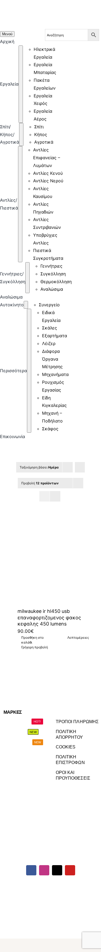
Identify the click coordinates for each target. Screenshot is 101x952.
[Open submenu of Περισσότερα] (29, 371)
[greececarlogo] (49, 886)
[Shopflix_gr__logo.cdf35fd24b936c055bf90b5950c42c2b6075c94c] (83, 886)
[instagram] (44, 870)
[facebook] (31, 870)
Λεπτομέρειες (78, 637)
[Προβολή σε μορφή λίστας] (55, 496)
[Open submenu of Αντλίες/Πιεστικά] (20, 204)
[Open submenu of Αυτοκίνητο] (26, 305)
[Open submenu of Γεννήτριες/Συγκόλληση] (27, 277)
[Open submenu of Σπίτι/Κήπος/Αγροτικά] (21, 134)
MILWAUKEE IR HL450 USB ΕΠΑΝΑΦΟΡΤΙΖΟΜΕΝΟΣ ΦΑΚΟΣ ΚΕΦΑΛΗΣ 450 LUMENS (49, 617)
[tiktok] (57, 870)
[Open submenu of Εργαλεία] (21, 84)
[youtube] (70, 870)
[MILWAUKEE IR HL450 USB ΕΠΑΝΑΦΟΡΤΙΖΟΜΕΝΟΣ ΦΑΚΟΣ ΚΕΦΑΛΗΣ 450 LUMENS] (50, 560)
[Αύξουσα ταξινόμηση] (80, 467)
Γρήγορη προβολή (34, 647)
